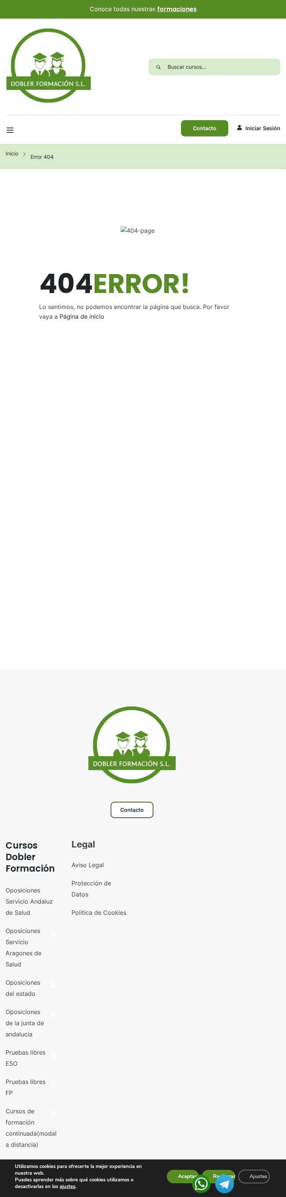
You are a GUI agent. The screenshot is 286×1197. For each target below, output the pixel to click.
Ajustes (258, 1176)
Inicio (12, 153)
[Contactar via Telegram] (224, 1183)
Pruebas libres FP (25, 1087)
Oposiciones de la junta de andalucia (25, 1023)
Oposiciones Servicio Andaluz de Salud (29, 901)
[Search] (158, 67)
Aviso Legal (88, 865)
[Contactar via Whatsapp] (201, 1183)
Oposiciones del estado (23, 988)
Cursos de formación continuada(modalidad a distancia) (31, 1127)
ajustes (67, 1186)
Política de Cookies (99, 912)
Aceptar (187, 1176)
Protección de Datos (91, 888)
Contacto (204, 128)
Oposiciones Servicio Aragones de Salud (23, 947)
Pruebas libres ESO (25, 1058)
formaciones (177, 9)
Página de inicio (82, 316)
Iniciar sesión (262, 128)
